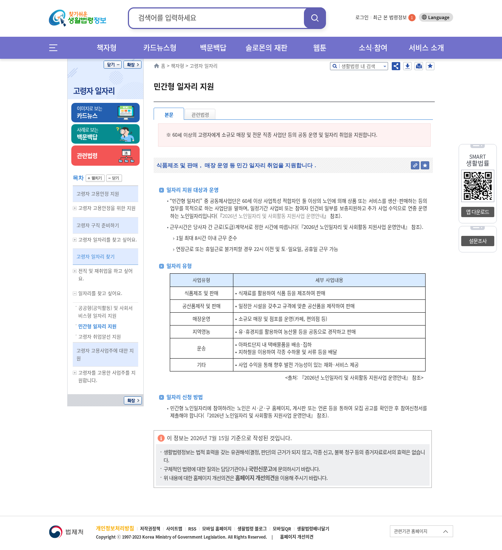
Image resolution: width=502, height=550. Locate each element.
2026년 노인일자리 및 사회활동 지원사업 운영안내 (273, 215)
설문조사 (478, 240)
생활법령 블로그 (252, 528)
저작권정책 (150, 528)
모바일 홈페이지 (217, 528)
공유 (396, 66)
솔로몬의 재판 (266, 47)
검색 (315, 17)
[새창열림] (66, 528)
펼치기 (95, 178)
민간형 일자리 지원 (97, 326)
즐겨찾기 (430, 66)
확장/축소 (132, 65)
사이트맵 (174, 528)
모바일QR (282, 528)
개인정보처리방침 (115, 528)
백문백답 (213, 47)
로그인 (362, 17)
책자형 (106, 47)
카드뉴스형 (159, 47)
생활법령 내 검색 (358, 65)
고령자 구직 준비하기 (97, 225)
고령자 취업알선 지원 (99, 336)
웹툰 (319, 47)
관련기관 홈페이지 (410, 531)
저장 (407, 66)
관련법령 (200, 114)
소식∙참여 (373, 47)
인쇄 (419, 66)
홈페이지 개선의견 (296, 536)
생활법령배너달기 (313, 528)
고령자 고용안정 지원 (97, 193)
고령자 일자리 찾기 (95, 256)
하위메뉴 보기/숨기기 (75, 208)
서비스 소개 (426, 47)
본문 (169, 114)
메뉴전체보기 (55, 47)
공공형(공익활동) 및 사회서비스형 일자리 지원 (105, 311)
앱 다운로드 (477, 211)
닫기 (113, 65)
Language (438, 17)
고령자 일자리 (94, 90)
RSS (192, 528)
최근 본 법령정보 (393, 17)
